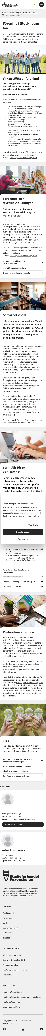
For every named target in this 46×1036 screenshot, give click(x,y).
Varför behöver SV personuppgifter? (17, 766)
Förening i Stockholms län (12, 15)
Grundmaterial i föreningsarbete (16, 273)
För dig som (7, 918)
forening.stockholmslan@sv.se (23, 157)
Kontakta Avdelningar (12, 1002)
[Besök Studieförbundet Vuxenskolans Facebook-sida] (4, 1030)
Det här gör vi (8, 913)
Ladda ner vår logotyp (12, 586)
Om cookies (7, 975)
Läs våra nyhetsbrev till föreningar (17, 771)
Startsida (5, 12)
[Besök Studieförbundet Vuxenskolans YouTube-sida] (41, 1030)
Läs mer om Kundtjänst (13, 824)
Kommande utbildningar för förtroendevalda (14, 262)
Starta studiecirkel (10, 928)
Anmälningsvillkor (10, 965)
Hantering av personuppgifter (15, 970)
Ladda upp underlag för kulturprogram (19, 581)
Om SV (5, 923)
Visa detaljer (33, 525)
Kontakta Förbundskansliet (14, 992)
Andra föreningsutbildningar (15, 268)
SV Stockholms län (30, 12)
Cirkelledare (8, 933)
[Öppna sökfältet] (35, 4)
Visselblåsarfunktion (11, 1007)
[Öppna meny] (41, 4)
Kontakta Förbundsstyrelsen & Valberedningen (22, 997)
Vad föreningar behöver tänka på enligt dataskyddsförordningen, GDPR (19, 760)
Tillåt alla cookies (23, 532)
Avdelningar (16, 12)
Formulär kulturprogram (13, 577)
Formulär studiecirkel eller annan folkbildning (16, 571)
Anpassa (21, 539)
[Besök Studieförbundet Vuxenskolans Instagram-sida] (23, 1030)
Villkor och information (12, 955)
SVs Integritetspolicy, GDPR (14, 960)
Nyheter (6, 938)
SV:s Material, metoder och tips (16, 776)
